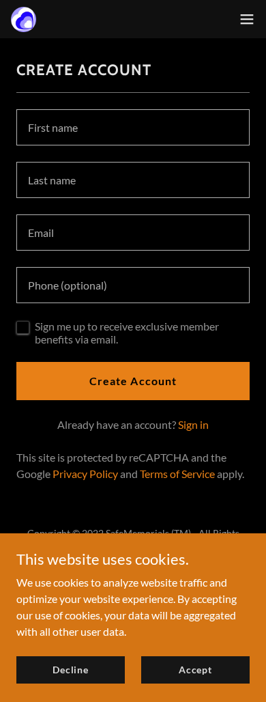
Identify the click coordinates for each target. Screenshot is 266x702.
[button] (247, 19)
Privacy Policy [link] (85, 473)
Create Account (132, 380)
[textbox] (133, 127)
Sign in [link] (193, 424)
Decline (71, 669)
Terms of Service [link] (177, 473)
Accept (195, 669)
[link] (23, 19)
